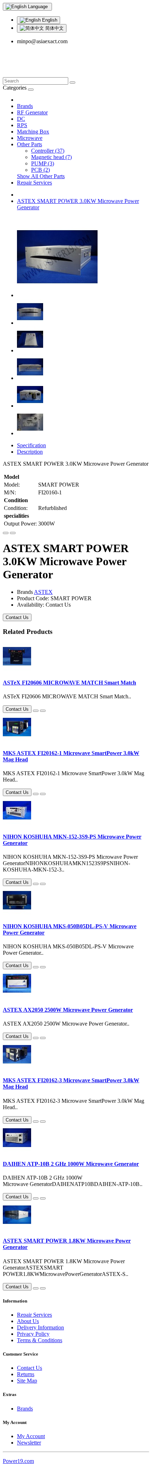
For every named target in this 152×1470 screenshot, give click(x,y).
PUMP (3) (42, 163)
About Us (28, 1321)
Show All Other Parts (41, 176)
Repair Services (34, 183)
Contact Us (17, 617)
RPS (22, 125)
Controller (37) (47, 151)
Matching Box (33, 132)
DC (21, 119)
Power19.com (18, 1461)
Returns (25, 1374)
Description (30, 452)
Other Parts (29, 144)
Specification (31, 445)
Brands (25, 106)
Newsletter (29, 1443)
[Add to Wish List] (5, 533)
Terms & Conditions (39, 1340)
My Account (31, 1436)
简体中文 (54, 28)
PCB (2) (40, 170)
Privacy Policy (33, 1334)
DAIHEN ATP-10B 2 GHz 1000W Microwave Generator (71, 1164)
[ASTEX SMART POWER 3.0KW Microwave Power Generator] (57, 295)
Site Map (27, 1381)
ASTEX (43, 592)
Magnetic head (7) (51, 157)
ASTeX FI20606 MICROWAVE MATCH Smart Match (69, 683)
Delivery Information (40, 1327)
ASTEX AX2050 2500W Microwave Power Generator (68, 1010)
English (49, 20)
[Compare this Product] (13, 533)
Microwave (29, 138)
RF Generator (32, 112)
